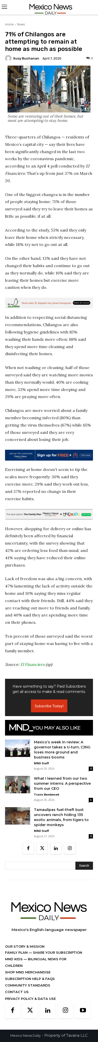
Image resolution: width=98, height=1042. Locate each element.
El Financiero (32, 664)
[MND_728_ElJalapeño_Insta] (49, 303)
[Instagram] (69, 848)
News (21, 24)
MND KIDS (14, 959)
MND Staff (41, 763)
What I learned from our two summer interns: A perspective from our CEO (62, 783)
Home (9, 24)
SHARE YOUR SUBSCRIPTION (57, 952)
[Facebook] (28, 848)
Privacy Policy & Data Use (30, 999)
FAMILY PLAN (17, 952)
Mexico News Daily (25, 1035)
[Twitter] (42, 848)
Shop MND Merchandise (28, 972)
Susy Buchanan (26, 58)
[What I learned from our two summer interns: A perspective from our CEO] (17, 784)
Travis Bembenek (46, 794)
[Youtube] (82, 1010)
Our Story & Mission (24, 946)
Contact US (17, 992)
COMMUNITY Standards (27, 985)
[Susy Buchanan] (9, 58)
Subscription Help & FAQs (30, 979)
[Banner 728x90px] (49, 514)
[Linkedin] (56, 848)
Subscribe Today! (49, 706)
